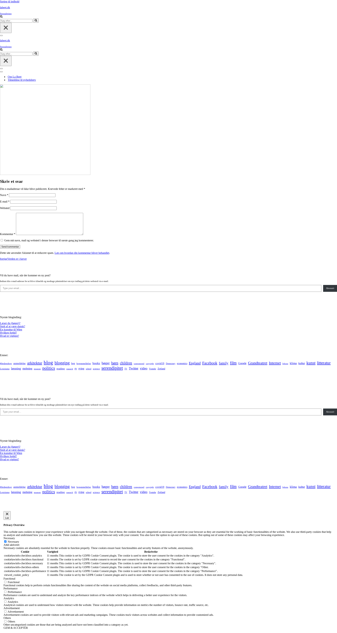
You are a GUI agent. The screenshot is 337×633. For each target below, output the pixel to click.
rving (81, 368)
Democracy (170, 363)
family (223, 363)
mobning (27, 368)
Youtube (152, 369)
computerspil (139, 364)
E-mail (4, 201)
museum (37, 369)
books (96, 363)
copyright (150, 364)
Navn (4, 195)
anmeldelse (19, 363)
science (96, 369)
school (88, 369)
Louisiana (4, 369)
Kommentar (7, 234)
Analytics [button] (9, 598)
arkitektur (34, 363)
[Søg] (1, 16)
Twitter (133, 368)
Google (242, 363)
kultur (301, 363)
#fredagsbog (6, 363)
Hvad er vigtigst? (9, 335)
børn (114, 363)
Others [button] (7, 617)
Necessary (13, 541)
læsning (16, 368)
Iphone (285, 364)
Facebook (209, 363)
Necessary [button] (9, 538)
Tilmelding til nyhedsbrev (22, 79)
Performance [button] (11, 588)
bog (73, 363)
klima (293, 363)
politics (48, 368)
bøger (106, 363)
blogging (62, 363)
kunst (310, 363)
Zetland (161, 368)
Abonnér (330, 288)
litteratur (324, 363)
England (195, 363)
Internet (275, 363)
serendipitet (112, 368)
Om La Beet (14, 76)
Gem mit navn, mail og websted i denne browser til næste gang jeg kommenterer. (49, 240)
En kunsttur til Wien (11, 329)
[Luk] (6, 28)
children (126, 363)
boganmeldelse (84, 363)
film (233, 363)
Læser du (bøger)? (10, 323)
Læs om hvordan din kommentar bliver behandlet (82, 252)
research (69, 369)
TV (125, 369)
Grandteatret (257, 363)
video (143, 368)
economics (182, 363)
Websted (4, 208)
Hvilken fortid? (8, 332)
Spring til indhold (9, 1)
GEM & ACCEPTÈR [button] (16, 627)
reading (61, 368)
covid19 (159, 363)
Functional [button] (9, 578)
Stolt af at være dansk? (12, 326)
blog (48, 362)
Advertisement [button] (12, 608)
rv (76, 368)
